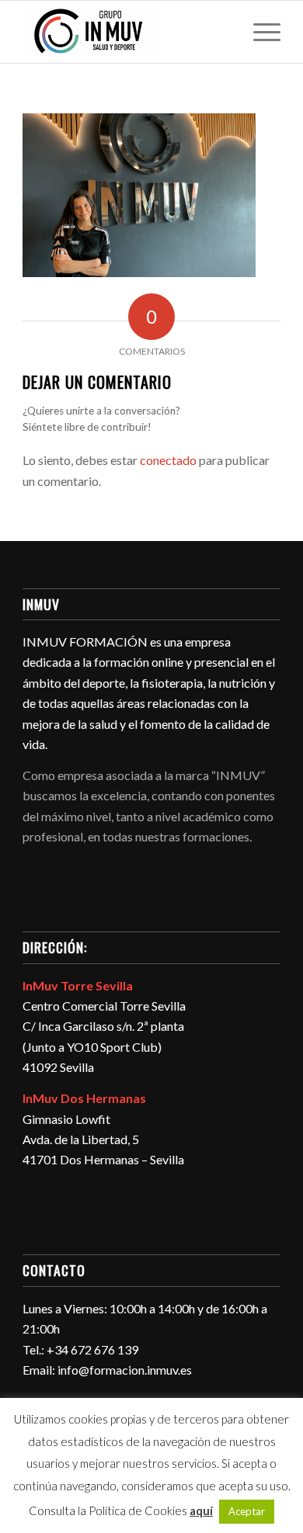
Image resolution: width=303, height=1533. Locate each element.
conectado (168, 460)
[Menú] (259, 32)
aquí (201, 1510)
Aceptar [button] (246, 1511)
